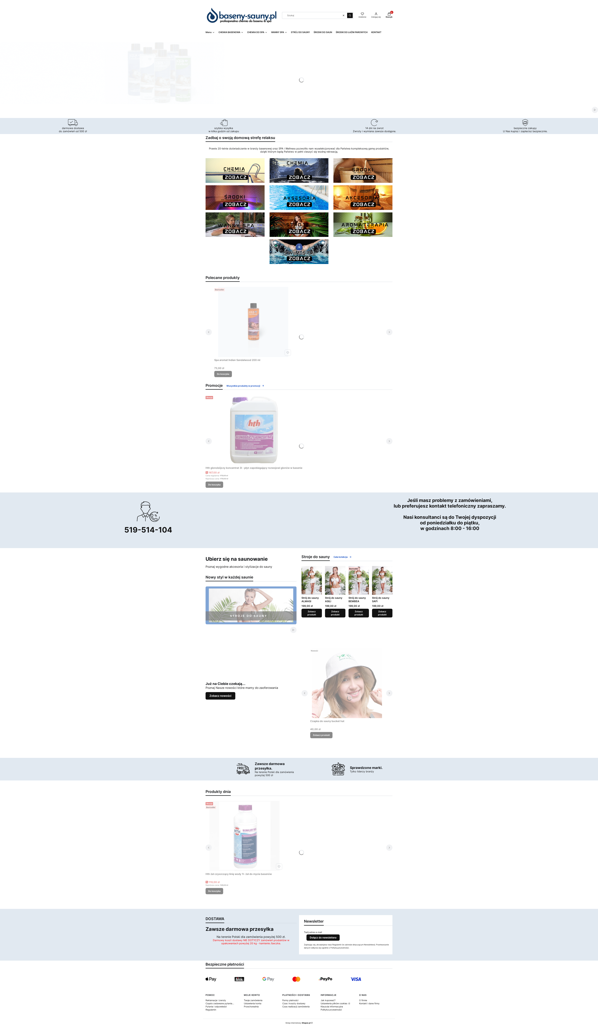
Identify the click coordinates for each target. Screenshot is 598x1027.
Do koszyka (223, 374)
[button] (350, 15)
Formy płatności (290, 1000)
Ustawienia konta (252, 1003)
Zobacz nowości (220, 695)
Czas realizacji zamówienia (296, 1006)
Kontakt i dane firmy (369, 1003)
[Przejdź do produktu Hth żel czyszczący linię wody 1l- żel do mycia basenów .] (244, 836)
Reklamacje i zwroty (216, 1000)
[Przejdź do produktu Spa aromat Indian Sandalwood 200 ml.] (253, 322)
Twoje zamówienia (253, 1000)
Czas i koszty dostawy (293, 1003)
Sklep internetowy (298, 1023)
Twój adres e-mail (313, 932)
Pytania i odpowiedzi (216, 1006)
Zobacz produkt (311, 613)
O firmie (363, 1000)
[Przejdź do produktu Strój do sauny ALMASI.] (311, 580)
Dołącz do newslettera (323, 937)
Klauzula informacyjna (332, 1006)
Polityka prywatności (331, 1009)
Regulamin (211, 1009)
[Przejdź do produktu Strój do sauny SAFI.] (382, 580)
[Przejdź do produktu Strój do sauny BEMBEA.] (359, 580)
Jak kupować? (328, 1000)
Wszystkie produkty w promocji (243, 385)
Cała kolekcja (341, 557)
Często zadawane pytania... (220, 1003)
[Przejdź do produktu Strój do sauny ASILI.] (335, 580)
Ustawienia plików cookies (334, 1003)
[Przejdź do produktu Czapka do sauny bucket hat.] (347, 683)
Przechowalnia (251, 1006)
